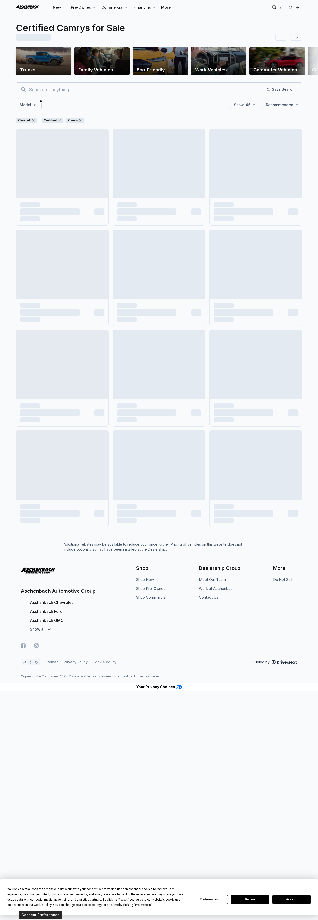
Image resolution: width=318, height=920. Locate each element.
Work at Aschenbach (217, 588)
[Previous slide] (281, 37)
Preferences (209, 899)
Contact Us (208, 597)
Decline (250, 899)
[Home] (27, 7)
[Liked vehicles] (290, 7)
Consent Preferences (40, 915)
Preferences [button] (143, 905)
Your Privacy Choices (156, 687)
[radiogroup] (30, 662)
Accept (291, 899)
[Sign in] (298, 7)
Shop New (145, 579)
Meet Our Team (212, 579)
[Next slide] (296, 37)
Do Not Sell (282, 579)
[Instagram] (36, 645)
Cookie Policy (104, 662)
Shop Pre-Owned (151, 588)
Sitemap (51, 662)
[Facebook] (23, 645)
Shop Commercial (151, 597)
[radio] (24, 662)
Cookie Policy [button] (42, 905)
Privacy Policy (76, 662)
